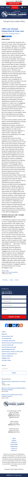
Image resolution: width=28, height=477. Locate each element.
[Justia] (17, 325)
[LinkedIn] (14, 325)
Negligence (6, 358)
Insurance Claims (7, 345)
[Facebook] (6, 325)
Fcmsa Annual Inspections (12, 272)
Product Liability (7, 356)
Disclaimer (14, 442)
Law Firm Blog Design (14, 475)
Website (8, 7)
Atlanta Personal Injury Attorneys (12, 343)
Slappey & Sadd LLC (19, 469)
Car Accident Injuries (8, 340)
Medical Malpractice (8, 349)
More (25, 7)
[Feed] (21, 325)
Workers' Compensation (9, 353)
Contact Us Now (14, 317)
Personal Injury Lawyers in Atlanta (12, 351)
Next (17, 280)
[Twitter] (10, 325)
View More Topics (6, 360)
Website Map (14, 446)
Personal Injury (7, 336)
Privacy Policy (14, 444)
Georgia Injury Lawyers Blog (14, 14)
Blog (7, 270)
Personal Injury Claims (9, 347)
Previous (5, 280)
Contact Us (15, 7)
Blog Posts (14, 450)
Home (2, 7)
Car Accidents (6, 338)
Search (14, 373)
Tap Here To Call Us (14, 3)
